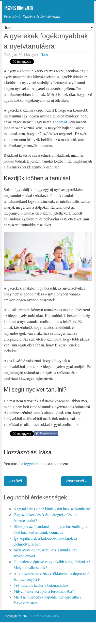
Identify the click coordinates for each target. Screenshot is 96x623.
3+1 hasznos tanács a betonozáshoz (41, 585)
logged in (31, 463)
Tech (44, 54)
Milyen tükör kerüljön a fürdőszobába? (44, 591)
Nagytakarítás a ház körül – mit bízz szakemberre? (53, 508)
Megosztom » (48, 433)
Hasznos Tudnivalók (18, 8)
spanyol (61, 121)
